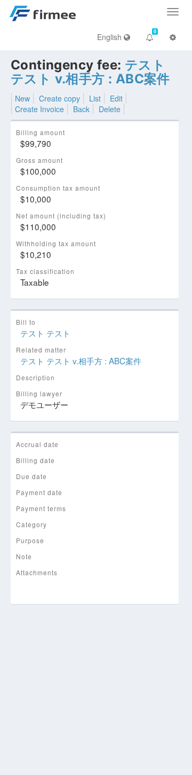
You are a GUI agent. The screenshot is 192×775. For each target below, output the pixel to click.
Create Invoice (39, 109)
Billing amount (40, 132)
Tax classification (45, 271)
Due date (31, 476)
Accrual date (37, 444)
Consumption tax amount (58, 187)
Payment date (39, 492)
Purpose (30, 540)
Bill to (26, 321)
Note (24, 556)
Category (31, 524)
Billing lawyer (39, 393)
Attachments (37, 572)
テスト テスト (45, 333)
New (22, 98)
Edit (116, 98)
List (95, 98)
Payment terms (41, 508)
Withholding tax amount (56, 243)
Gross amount (39, 160)
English (110, 37)
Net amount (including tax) (61, 215)
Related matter (41, 349)
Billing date (35, 460)
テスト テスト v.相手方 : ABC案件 (90, 72)
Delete (110, 109)
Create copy (59, 98)
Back (81, 109)
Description (35, 377)
